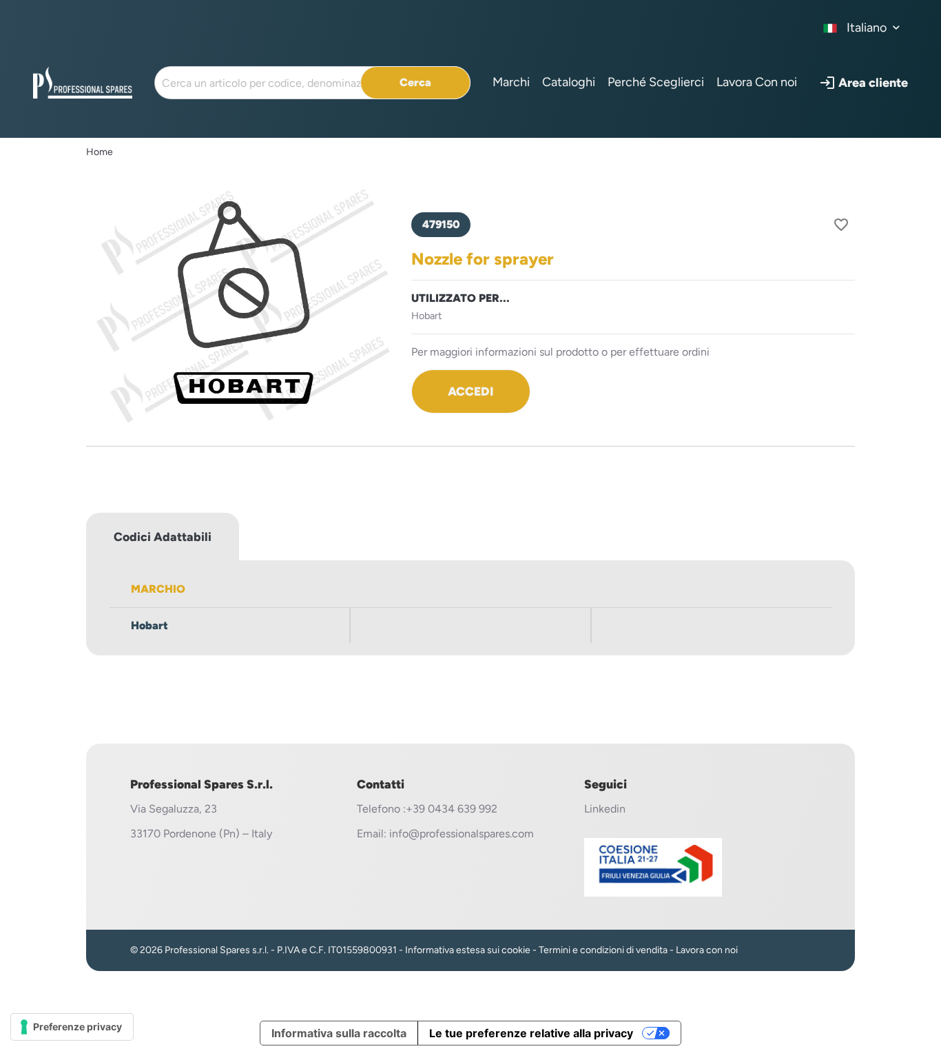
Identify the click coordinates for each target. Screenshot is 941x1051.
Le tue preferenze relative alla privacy (531, 1033)
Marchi (511, 82)
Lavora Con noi (756, 82)
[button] (863, 82)
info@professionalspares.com (461, 833)
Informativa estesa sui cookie (467, 950)
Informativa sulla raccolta (338, 1033)
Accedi (470, 391)
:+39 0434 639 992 (450, 808)
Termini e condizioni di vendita (603, 950)
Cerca (415, 82)
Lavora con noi (707, 950)
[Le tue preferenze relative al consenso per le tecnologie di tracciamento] (72, 1027)
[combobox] (862, 27)
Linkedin (604, 808)
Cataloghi (568, 82)
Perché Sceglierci (656, 82)
